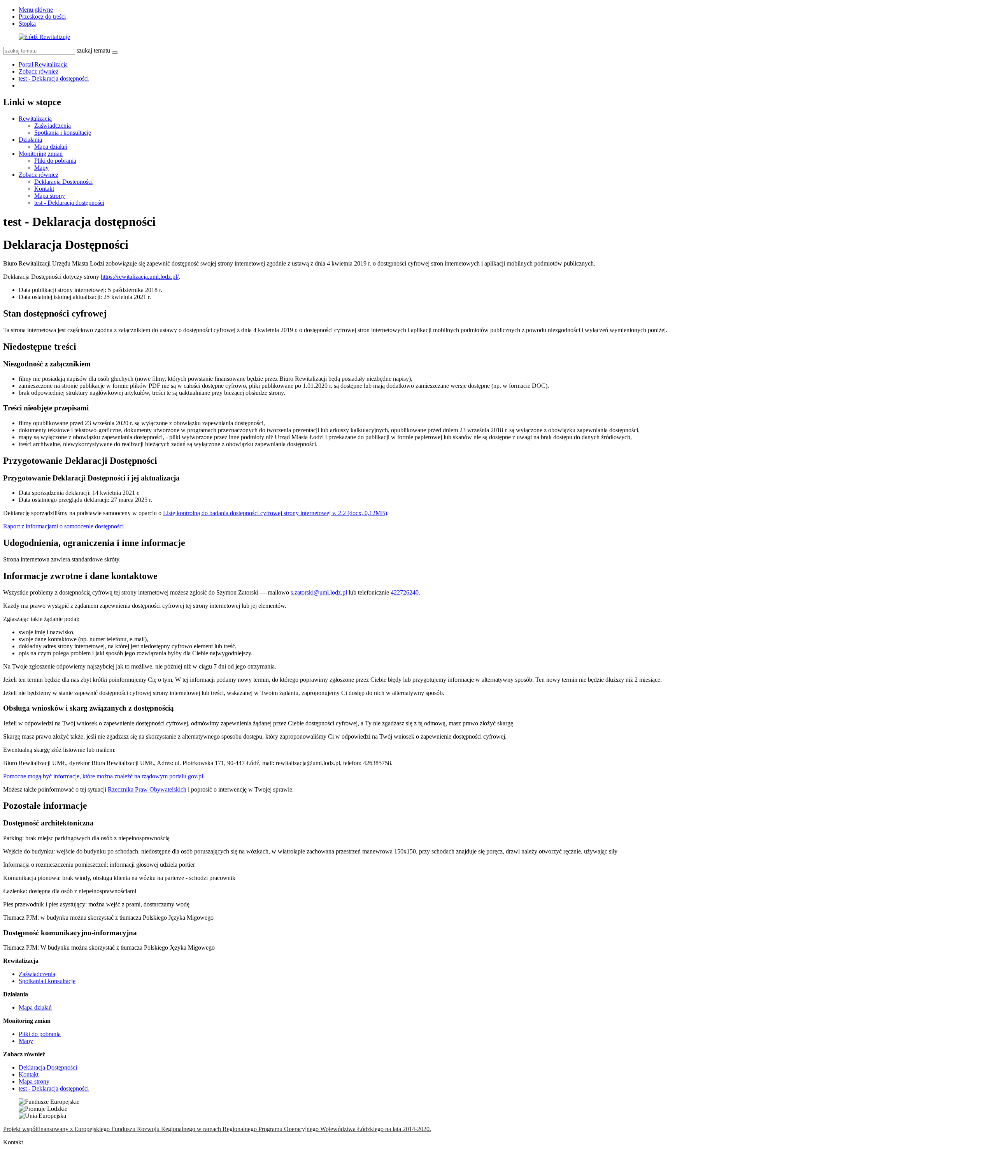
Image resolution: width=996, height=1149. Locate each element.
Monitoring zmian (41, 153)
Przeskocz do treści (42, 16)
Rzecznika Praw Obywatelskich (147, 789)
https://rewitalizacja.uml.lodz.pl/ (140, 276)
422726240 (405, 592)
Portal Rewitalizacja (43, 64)
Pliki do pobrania (55, 160)
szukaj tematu (93, 50)
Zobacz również (38, 71)
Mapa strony (49, 195)
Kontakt (44, 188)
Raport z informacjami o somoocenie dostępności (63, 526)
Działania (30, 139)
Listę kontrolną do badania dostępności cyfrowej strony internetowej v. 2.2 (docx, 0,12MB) (275, 513)
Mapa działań (50, 146)
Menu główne (36, 9)
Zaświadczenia (52, 125)
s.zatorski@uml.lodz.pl (319, 592)
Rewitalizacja (35, 118)
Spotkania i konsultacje (62, 132)
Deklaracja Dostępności (63, 181)
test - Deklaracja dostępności (54, 78)
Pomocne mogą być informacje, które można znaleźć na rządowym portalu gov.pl (103, 776)
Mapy (41, 167)
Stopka (27, 23)
